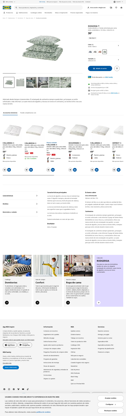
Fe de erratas (48, 375)
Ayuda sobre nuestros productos (53, 345)
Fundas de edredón (41, 18)
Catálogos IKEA (75, 345)
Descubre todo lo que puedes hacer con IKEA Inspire (18, 340)
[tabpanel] (85, 220)
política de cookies (44, 412)
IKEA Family (42, 2)
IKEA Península (75, 373)
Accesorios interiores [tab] (10, 113)
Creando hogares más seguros (80, 362)
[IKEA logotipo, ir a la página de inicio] (7, 7)
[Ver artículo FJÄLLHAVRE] (57, 130)
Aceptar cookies (110, 398)
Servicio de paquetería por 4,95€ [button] (99, 87)
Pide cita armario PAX (78, 2)
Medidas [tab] (5, 204)
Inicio (4, 18)
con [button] (102, 77)
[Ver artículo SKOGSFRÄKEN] (79, 130)
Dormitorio (20, 18)
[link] (90, 52)
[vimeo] (18, 389)
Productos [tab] (9, 13)
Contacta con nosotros (51, 331)
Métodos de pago (49, 338)
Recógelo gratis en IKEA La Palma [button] (99, 90)
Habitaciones (11, 18)
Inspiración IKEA (75, 348)
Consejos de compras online (52, 348)
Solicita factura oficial (50, 341)
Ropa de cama (29, 18)
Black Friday (74, 376)
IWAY (72, 380)
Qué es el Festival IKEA (77, 383)
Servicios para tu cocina (105, 338)
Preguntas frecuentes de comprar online (56, 352)
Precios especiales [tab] (76, 13)
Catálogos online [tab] (36, 13)
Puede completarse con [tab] (28, 113)
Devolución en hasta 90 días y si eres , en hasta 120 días (105, 93)
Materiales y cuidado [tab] (10, 212)
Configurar (109, 404)
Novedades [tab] (48, 13)
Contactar (87, 2)
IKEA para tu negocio (52, 2)
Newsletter (74, 366)
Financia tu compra (103, 352)
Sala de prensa (75, 369)
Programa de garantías (50, 359)
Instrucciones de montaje (51, 362)
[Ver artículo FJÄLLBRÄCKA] (35, 130)
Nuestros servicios (103, 331)
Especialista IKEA (103, 341)
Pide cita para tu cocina (65, 2)
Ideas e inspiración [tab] (61, 13)
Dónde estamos (76, 334)
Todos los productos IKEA (78, 341)
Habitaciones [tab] (23, 13)
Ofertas (73, 352)
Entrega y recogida (103, 334)
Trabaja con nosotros (77, 338)
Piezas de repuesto (49, 366)
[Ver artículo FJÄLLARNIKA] (13, 130)
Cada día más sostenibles (78, 359)
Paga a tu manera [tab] (92, 13)
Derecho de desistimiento (51, 355)
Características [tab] (8, 195)
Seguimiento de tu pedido (51, 334)
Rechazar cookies (110, 410)
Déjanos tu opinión (49, 379)
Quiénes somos (75, 331)
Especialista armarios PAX (105, 345)
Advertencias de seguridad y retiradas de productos (56, 370)
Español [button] (118, 1)
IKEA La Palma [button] (9, 2)
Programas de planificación (106, 348)
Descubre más (7, 363)
